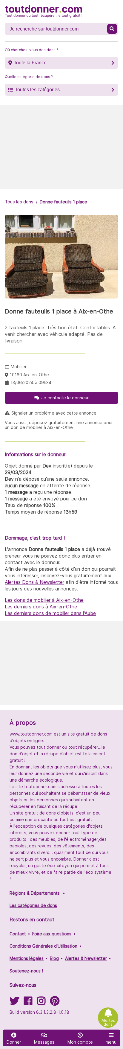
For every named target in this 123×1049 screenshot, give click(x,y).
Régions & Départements (35, 893)
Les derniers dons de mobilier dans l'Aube (50, 613)
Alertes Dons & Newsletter (34, 582)
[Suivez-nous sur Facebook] (28, 1002)
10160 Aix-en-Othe (29, 374)
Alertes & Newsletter (86, 958)
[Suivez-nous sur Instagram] (41, 1002)
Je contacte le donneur (65, 397)
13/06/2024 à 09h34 (31, 382)
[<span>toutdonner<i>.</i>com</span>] (43, 11)
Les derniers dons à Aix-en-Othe (41, 607)
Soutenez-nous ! (26, 970)
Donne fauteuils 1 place (63, 201)
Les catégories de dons (33, 905)
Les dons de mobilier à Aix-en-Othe (44, 600)
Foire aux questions (51, 933)
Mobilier (19, 366)
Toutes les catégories (37, 89)
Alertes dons (108, 1022)
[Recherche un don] (112, 29)
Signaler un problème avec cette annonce (53, 413)
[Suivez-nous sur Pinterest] (54, 1002)
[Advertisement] (61, 147)
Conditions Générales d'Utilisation (43, 945)
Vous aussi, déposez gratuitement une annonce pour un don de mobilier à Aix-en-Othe (59, 425)
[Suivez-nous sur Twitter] (14, 1002)
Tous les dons (19, 201)
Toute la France (30, 62)
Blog (54, 958)
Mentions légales (27, 958)
